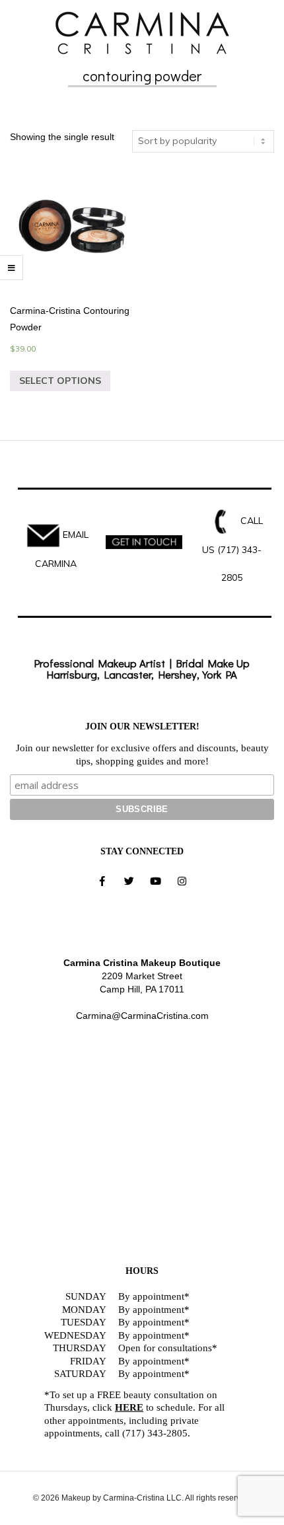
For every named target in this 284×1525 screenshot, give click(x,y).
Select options (60, 381)
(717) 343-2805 (155, 1433)
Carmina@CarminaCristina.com (142, 1015)
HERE (129, 1407)
